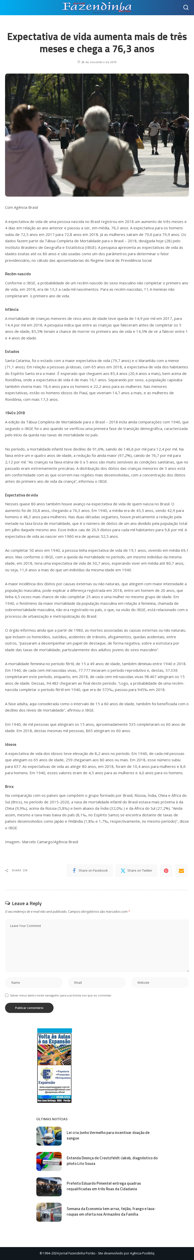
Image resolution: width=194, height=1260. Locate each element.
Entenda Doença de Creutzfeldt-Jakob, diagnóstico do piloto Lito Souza (112, 1161)
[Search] (186, 7)
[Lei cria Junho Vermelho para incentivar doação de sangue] (49, 1136)
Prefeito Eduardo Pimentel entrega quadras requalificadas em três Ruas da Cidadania (104, 1186)
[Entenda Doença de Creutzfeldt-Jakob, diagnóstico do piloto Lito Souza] (49, 1161)
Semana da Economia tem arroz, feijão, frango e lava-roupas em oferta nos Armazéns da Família (111, 1211)
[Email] (181, 870)
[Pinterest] (166, 870)
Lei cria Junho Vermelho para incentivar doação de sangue (108, 1135)
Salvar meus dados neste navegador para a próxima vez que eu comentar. (61, 995)
